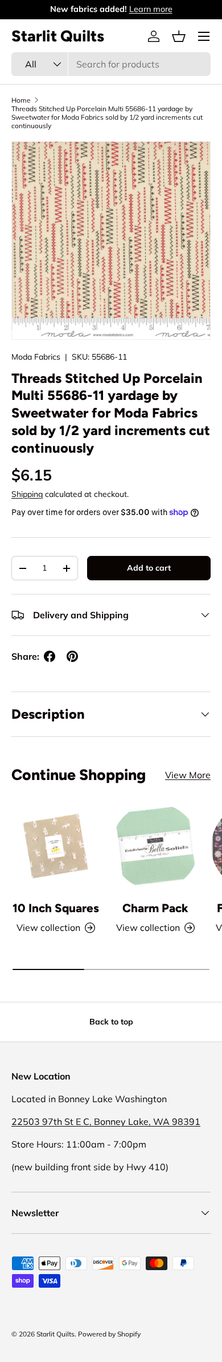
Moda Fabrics (35, 357)
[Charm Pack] (155, 846)
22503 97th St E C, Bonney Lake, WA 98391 (105, 1121)
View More (188, 775)
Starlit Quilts (55, 1334)
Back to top (111, 1022)
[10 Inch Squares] (55, 846)
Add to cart (149, 568)
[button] (178, 36)
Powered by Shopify (109, 1334)
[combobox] (111, 64)
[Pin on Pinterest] (72, 656)
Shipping (27, 494)
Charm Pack (155, 908)
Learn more (150, 9)
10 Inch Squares (56, 908)
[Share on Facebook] (49, 656)
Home (21, 100)
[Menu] (203, 36)
